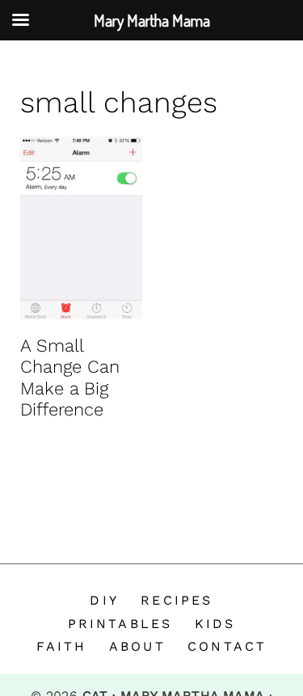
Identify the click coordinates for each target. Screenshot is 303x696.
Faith (61, 646)
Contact (227, 646)
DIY (104, 600)
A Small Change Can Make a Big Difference (70, 377)
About (137, 646)
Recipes (177, 600)
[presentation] (81, 228)
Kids (215, 623)
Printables (120, 623)
